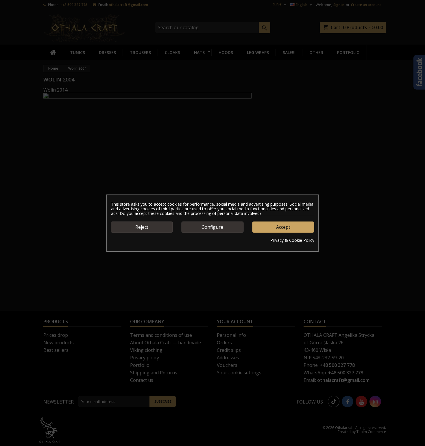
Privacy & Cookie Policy (292, 240)
